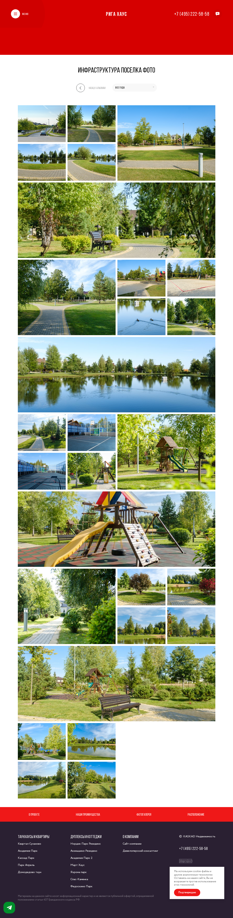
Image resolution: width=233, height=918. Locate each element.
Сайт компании (132, 844)
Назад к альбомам (97, 87)
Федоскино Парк (81, 886)
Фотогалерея (144, 814)
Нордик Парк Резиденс (85, 844)
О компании (131, 836)
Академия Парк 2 (81, 858)
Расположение (196, 814)
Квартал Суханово (29, 844)
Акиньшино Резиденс (83, 851)
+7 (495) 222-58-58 (191, 14)
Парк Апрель (26, 865)
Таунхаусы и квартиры (33, 836)
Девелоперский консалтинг (140, 851)
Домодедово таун (29, 872)
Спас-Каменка (79, 879)
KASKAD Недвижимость (199, 836)
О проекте (34, 814)
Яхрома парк (78, 872)
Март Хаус (77, 865)
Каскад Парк (26, 858)
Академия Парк (27, 851)
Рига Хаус (116, 14)
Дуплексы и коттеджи (86, 836)
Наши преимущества (88, 814)
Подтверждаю (187, 892)
